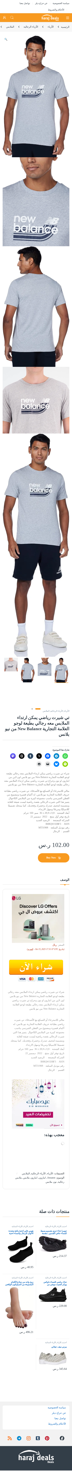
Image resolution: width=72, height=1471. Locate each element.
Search (12, 18)
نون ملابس (51, 1182)
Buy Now (51, 857)
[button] (5, 39)
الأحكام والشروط (56, 9)
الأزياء (51, 26)
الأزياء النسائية (17, 1226)
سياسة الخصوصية (61, 3)
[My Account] (4, 18)
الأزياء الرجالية (31, 26)
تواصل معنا (25, 3)
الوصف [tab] (64, 879)
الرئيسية (65, 26)
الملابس (10, 26)
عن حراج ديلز (41, 3)
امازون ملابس (30, 1177)
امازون (42, 1177)
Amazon (51, 1177)
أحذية (64, 1226)
